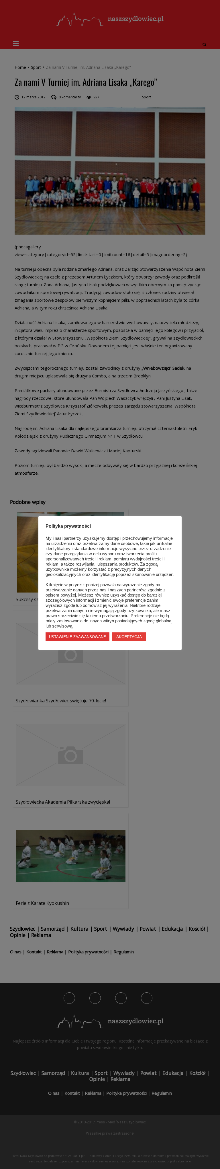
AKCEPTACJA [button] (129, 636)
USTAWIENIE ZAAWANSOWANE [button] (77, 637)
